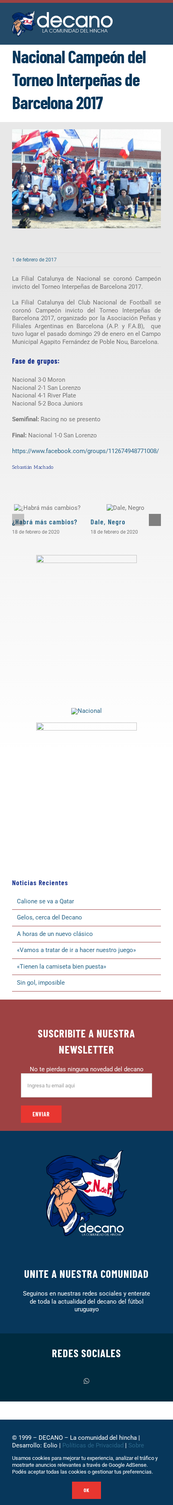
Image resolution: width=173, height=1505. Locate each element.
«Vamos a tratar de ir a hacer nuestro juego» (76, 950)
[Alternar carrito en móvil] (143, 20)
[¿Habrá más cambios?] (47, 507)
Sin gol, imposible (41, 982)
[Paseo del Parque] (86, 710)
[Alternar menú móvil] (157, 20)
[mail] (125, 1381)
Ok (86, 1490)
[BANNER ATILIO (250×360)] (86, 557)
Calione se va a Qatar (45, 901)
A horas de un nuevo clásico (55, 934)
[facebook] (47, 1381)
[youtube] (112, 1381)
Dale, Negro (108, 521)
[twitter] (60, 1381)
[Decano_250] (86, 725)
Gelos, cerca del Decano (49, 917)
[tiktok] (99, 1381)
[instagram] (73, 1381)
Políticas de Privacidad (93, 1445)
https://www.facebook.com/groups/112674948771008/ (85, 451)
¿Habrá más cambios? (44, 521)
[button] (18, 520)
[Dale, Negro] (125, 507)
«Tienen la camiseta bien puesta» (61, 966)
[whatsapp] (86, 1381)
